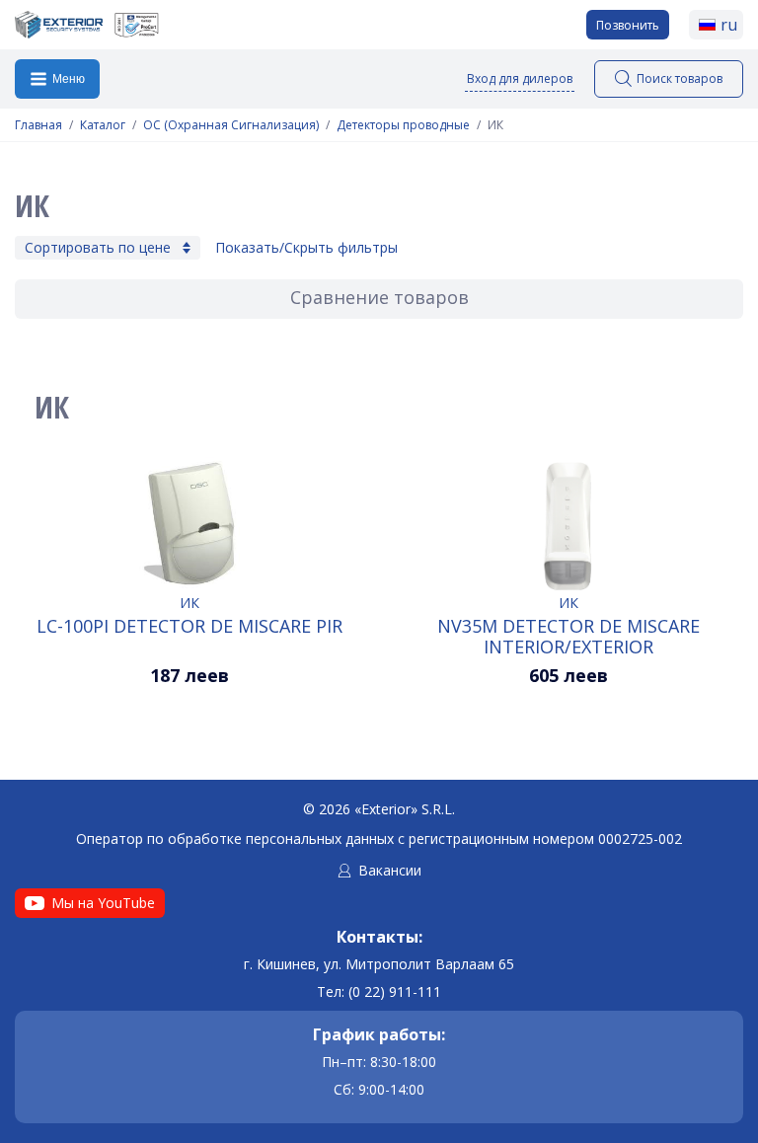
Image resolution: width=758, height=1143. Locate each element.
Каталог (102, 125)
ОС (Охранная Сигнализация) (231, 125)
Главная (38, 125)
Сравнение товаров (379, 297)
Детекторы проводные (403, 125)
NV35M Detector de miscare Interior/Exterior (568, 635)
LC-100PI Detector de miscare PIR (189, 627)
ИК (189, 602)
